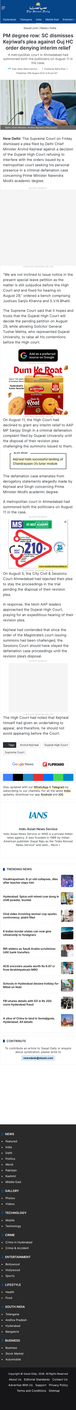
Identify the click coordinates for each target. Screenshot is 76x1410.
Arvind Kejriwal (29, 745)
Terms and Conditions (31, 1390)
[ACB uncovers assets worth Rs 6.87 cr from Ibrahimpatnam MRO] (67, 968)
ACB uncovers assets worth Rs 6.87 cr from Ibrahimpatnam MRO (29, 967)
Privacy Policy (58, 1385)
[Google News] (23, 764)
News (44, 28)
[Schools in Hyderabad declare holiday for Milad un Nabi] (67, 985)
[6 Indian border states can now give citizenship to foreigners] (67, 933)
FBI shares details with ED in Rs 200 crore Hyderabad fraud (27, 1002)
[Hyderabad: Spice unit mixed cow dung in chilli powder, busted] (67, 898)
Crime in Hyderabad (18, 1242)
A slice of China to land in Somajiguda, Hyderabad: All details (29, 1020)
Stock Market (14, 1353)
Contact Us (60, 1379)
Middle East (52, 19)
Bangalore (12, 1331)
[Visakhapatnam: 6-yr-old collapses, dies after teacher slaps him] (67, 881)
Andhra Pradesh (16, 1320)
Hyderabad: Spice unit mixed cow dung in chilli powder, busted (31, 898)
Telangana (26, 19)
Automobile (13, 1359)
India (39, 19)
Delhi (8, 1153)
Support (40, 1385)
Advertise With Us (20, 1385)
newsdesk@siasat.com (38, 1058)
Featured (11, 1141)
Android (46, 794)
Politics (10, 1158)
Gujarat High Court (56, 745)
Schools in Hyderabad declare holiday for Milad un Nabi (31, 985)
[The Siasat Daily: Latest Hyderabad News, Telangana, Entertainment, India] (38, 7)
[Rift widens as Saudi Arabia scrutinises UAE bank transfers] (67, 950)
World (9, 1164)
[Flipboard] (53, 764)
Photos (10, 1198)
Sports (9, 1276)
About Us (15, 1379)
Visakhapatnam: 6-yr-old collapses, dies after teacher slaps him (30, 880)
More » (55, 845)
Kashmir (10, 1176)
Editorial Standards (37, 1379)
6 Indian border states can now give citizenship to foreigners (27, 933)
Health (9, 1292)
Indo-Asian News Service (24, 69)
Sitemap (54, 1390)
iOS (61, 794)
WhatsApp (41, 787)
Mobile (9, 1220)
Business (11, 1347)
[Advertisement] (38, 227)
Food (8, 1298)
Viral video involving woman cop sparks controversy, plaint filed (30, 915)
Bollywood (12, 1264)
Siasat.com (30, 28)
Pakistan (11, 1170)
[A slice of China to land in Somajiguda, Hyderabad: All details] (67, 1020)
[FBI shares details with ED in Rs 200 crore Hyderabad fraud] (67, 1003)
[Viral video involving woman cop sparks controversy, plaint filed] (67, 916)
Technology (13, 1226)
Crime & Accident (17, 1248)
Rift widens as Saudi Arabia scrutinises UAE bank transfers (29, 950)
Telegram (58, 787)
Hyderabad (9, 19)
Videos (10, 1204)
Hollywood (12, 1270)
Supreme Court (14, 752)
